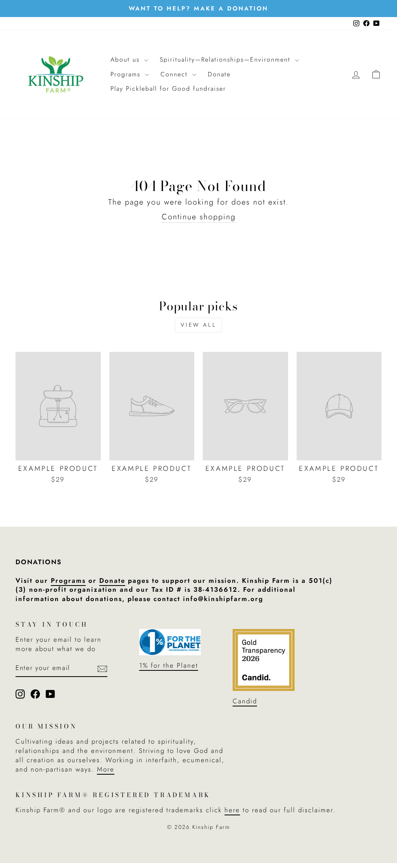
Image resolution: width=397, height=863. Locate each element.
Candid (245, 701)
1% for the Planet (168, 665)
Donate (219, 74)
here (232, 810)
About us (126, 59)
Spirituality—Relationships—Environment (226, 59)
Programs (126, 74)
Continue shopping (199, 217)
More (105, 769)
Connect (175, 74)
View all (198, 325)
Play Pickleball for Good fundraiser (168, 88)
